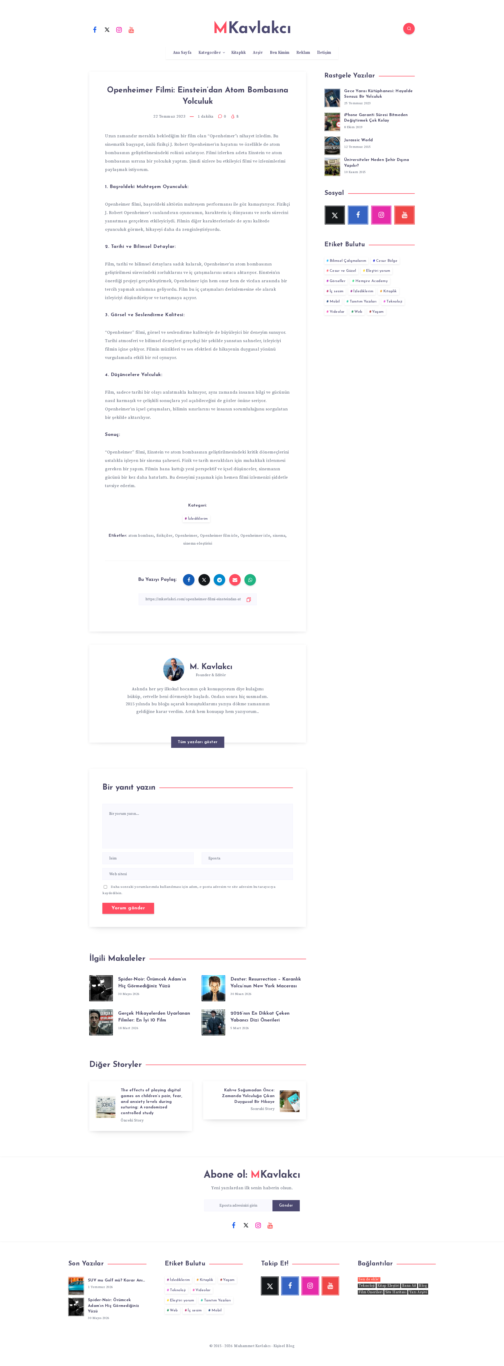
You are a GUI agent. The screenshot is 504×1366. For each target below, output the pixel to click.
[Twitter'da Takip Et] (198, 724)
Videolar (337, 312)
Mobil (335, 302)
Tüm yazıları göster (198, 742)
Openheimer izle (255, 535)
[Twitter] (107, 29)
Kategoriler (209, 52)
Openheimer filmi (123, 204)
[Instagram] (119, 29)
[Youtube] (131, 29)
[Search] (409, 28)
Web (358, 312)
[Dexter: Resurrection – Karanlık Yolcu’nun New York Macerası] (213, 987)
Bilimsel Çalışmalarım (348, 261)
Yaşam (378, 312)
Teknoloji (394, 302)
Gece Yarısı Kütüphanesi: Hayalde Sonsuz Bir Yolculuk (378, 94)
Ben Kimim (280, 52)
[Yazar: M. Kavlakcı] (173, 668)
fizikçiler (164, 535)
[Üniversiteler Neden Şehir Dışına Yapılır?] (332, 166)
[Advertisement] (369, 368)
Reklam (303, 52)
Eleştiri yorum (378, 271)
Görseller (338, 281)
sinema (279, 535)
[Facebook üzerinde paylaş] (189, 580)
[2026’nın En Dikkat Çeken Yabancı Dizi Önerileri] (213, 1021)
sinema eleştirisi (197, 543)
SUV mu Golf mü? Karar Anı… (116, 1280)
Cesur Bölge (387, 261)
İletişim (324, 52)
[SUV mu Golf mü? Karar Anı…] (76, 1285)
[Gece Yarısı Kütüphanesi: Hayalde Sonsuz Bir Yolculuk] (332, 97)
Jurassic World (358, 140)
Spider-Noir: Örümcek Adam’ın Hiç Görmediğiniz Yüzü (113, 1306)
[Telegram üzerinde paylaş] (219, 580)
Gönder (286, 1206)
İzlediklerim (198, 519)
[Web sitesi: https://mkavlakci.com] (208, 725)
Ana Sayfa (182, 52)
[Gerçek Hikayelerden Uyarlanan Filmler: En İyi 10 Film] (101, 1021)
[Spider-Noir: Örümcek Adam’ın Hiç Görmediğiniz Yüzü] (101, 987)
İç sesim (337, 291)
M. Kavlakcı (211, 667)
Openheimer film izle (219, 535)
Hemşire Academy (371, 281)
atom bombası (141, 535)
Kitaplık (238, 52)
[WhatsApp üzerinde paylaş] (250, 580)
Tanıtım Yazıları (363, 302)
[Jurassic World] (332, 145)
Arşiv (258, 52)
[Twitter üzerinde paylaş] (204, 580)
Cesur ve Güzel (343, 271)
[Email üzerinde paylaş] (235, 580)
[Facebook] (95, 29)
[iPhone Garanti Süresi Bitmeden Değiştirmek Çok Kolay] (332, 121)
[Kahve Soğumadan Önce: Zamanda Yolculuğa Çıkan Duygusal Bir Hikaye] (254, 1100)
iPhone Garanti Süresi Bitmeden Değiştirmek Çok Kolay (376, 118)
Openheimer (186, 535)
